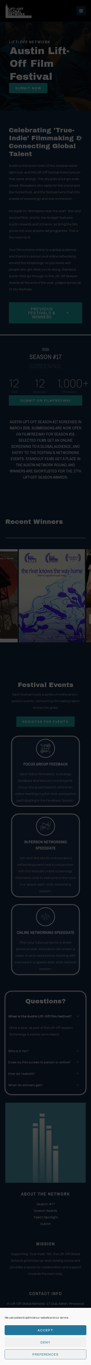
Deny (46, 1342)
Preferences (45, 1354)
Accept (45, 1330)
